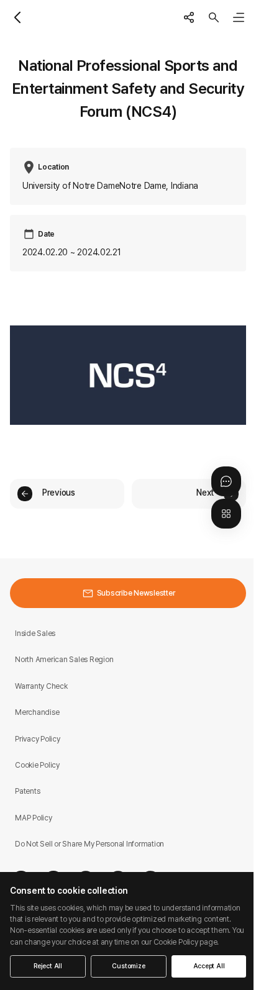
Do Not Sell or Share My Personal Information (89, 843)
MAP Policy (33, 817)
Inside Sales (35, 633)
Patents (27, 791)
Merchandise (37, 712)
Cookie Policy (37, 765)
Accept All (209, 966)
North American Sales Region (64, 659)
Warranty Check (41, 686)
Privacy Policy (37, 738)
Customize (128, 966)
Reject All (48, 966)
